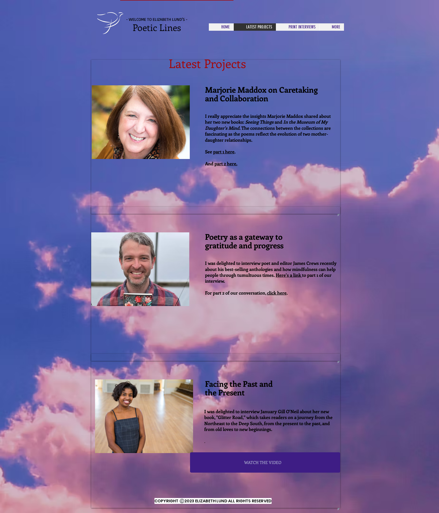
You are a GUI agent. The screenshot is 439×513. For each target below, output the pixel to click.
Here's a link (289, 275)
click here (277, 293)
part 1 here (223, 152)
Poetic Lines (157, 27)
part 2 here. (225, 164)
